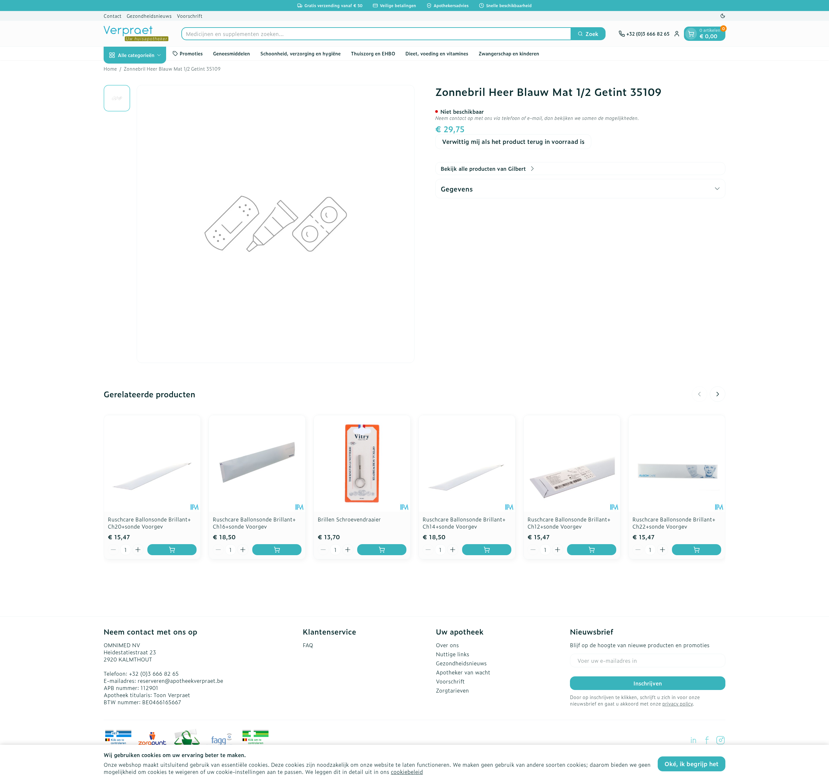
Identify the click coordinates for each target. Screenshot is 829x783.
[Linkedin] (693, 740)
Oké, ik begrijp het (691, 763)
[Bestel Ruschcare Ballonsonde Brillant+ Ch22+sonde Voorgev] (696, 549)
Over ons (447, 645)
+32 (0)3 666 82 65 (154, 673)
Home (110, 68)
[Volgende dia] (717, 394)
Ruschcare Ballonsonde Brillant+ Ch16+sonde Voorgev (254, 522)
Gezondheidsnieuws (149, 15)
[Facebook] (707, 740)
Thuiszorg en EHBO (373, 53)
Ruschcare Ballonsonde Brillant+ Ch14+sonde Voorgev (464, 522)
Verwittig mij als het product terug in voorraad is (513, 141)
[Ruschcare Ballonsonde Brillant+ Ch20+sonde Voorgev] (152, 463)
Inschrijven (647, 683)
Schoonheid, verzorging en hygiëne (300, 53)
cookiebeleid (407, 772)
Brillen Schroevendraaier (349, 519)
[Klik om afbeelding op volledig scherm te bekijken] (275, 224)
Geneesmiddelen (231, 53)
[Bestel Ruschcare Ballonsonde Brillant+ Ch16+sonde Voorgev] (276, 549)
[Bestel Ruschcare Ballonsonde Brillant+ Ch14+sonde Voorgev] (486, 549)
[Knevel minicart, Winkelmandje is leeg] (691, 34)
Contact (112, 15)
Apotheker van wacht (463, 672)
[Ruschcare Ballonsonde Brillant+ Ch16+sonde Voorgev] (257, 463)
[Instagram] (720, 740)
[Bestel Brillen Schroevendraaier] (381, 549)
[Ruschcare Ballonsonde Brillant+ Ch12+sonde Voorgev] (572, 463)
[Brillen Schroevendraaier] (362, 463)
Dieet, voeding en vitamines (436, 53)
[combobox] (376, 33)
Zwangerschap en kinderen (509, 53)
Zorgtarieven (452, 690)
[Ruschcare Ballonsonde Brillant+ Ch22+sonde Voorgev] (677, 463)
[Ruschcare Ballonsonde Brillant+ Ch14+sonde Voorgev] (467, 463)
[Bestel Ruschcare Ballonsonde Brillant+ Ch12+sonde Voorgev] (591, 549)
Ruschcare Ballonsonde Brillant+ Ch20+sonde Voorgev (149, 522)
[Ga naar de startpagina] (136, 33)
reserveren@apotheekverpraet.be (180, 680)
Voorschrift (189, 15)
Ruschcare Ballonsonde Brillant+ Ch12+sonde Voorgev (569, 522)
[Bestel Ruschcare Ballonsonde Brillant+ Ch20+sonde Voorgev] (172, 549)
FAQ (308, 645)
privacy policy (677, 703)
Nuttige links (452, 654)
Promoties (191, 53)
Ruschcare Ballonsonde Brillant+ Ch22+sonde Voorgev (673, 522)
